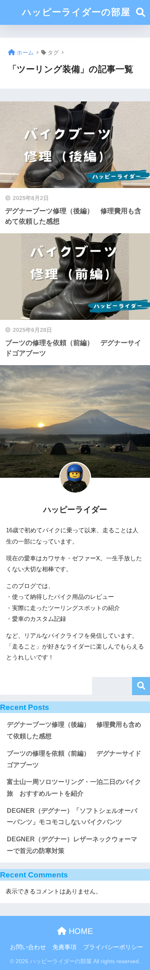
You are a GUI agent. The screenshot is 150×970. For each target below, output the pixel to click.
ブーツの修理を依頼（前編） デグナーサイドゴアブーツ (74, 759)
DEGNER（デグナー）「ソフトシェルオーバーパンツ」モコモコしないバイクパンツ (72, 816)
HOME (79, 931)
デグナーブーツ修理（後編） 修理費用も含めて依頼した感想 (74, 730)
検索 (141, 686)
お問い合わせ (28, 947)
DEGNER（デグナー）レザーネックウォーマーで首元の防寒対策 (72, 845)
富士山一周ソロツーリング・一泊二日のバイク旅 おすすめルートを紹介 (74, 787)
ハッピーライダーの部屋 (76, 12)
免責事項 (64, 947)
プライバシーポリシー (113, 947)
